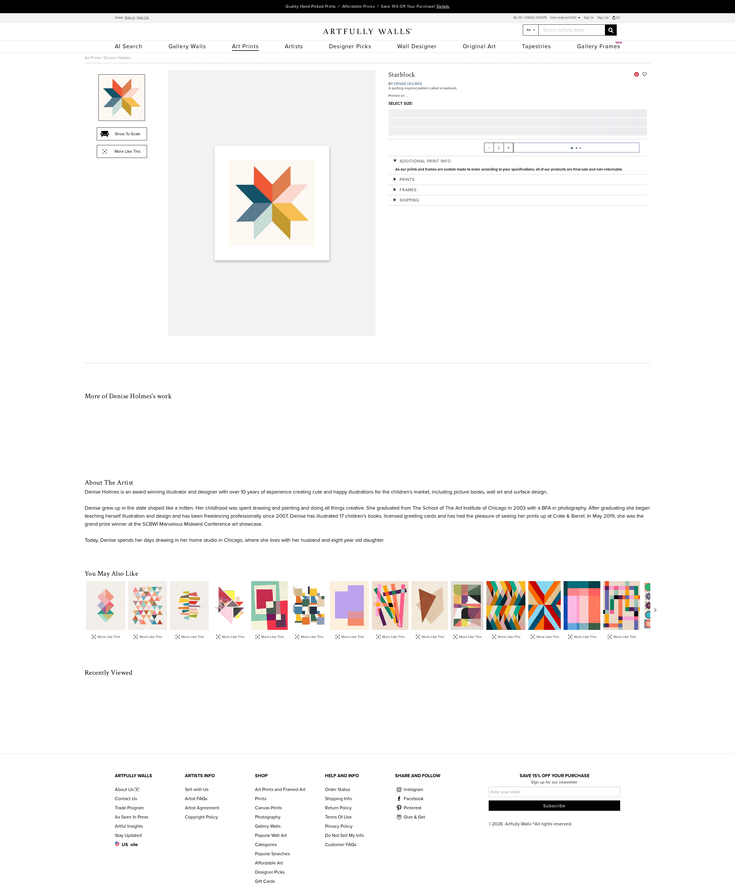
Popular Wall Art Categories (271, 840)
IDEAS (529, 18)
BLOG (518, 18)
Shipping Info (338, 799)
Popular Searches (272, 854)
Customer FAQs (340, 845)
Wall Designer (417, 46)
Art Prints (245, 46)
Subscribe (554, 806)
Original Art (479, 46)
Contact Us (126, 799)
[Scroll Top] (723, 874)
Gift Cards (265, 881)
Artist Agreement (202, 808)
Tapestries (536, 46)
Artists (294, 46)
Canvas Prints (268, 808)
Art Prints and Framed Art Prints (280, 794)
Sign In (130, 18)
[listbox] (531, 30)
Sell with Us (196, 789)
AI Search (128, 46)
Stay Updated (128, 835)
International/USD (564, 18)
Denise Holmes (117, 57)
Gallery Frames (598, 46)
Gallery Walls (187, 46)
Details (443, 6)
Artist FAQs (196, 799)
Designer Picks (350, 46)
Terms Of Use (338, 817)
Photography (268, 817)
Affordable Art (269, 863)
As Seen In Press (131, 817)
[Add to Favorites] (644, 74)
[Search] (611, 30)
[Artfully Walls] (367, 32)
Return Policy (338, 808)
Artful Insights (129, 826)
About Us (125, 789)
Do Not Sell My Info (344, 835)
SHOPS (541, 18)
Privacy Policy (339, 826)
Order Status (337, 789)
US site (130, 845)
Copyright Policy (201, 817)
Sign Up (143, 18)
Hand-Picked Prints (318, 6)
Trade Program (129, 808)
